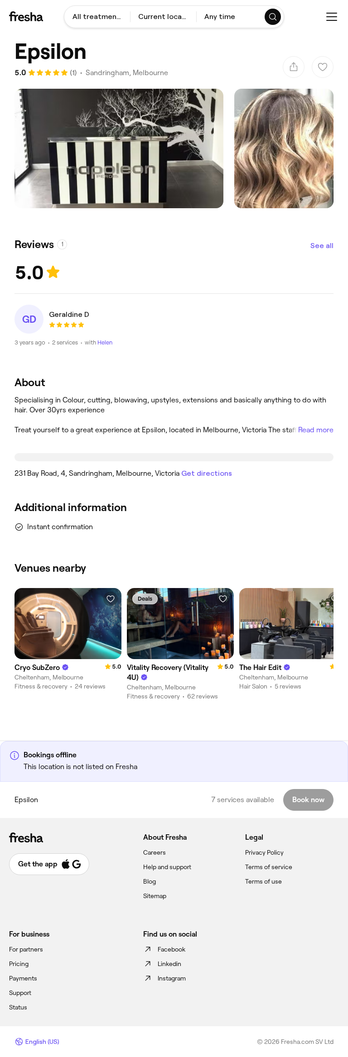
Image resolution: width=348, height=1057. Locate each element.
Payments (23, 978)
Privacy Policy (264, 852)
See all (322, 245)
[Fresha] (26, 16)
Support (20, 992)
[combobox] (97, 16)
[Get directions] (174, 457)
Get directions (206, 473)
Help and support (167, 866)
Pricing (19, 963)
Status (18, 1007)
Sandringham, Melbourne (127, 73)
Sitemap (154, 895)
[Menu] (331, 17)
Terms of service (268, 866)
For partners (26, 949)
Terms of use (263, 881)
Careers (154, 852)
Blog (149, 881)
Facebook (171, 949)
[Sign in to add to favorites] (110, 599)
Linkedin (169, 963)
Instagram (172, 978)
